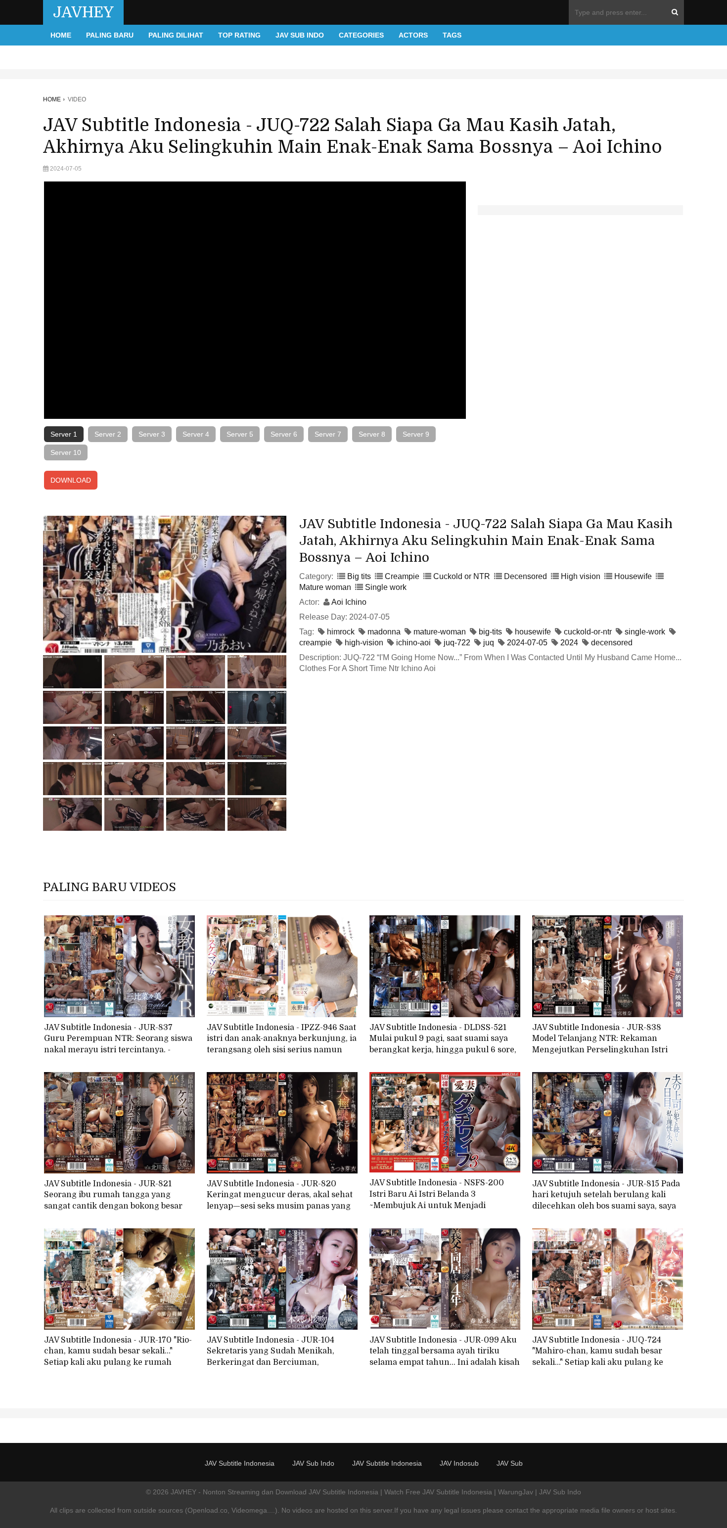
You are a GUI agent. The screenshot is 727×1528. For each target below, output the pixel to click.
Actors (413, 35)
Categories (361, 35)
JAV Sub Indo (299, 35)
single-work (645, 632)
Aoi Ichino (348, 602)
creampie (315, 642)
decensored (612, 642)
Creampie (402, 576)
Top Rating (239, 35)
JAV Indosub (459, 1463)
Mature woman (325, 587)
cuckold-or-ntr (588, 632)
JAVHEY (83, 12)
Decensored (525, 576)
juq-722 (457, 642)
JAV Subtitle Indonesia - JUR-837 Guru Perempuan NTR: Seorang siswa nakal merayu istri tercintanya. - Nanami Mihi (118, 1044)
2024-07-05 (527, 642)
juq (488, 642)
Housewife (633, 576)
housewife (533, 632)
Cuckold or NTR (461, 576)
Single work (386, 587)
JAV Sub (510, 1463)
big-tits (490, 632)
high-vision (364, 642)
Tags (452, 35)
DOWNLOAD (70, 480)
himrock (341, 632)
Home (60, 35)
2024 (569, 642)
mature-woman (439, 632)
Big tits (359, 576)
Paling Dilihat (175, 35)
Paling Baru (110, 35)
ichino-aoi (413, 642)
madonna (384, 632)
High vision (580, 576)
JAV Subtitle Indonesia (239, 1463)
